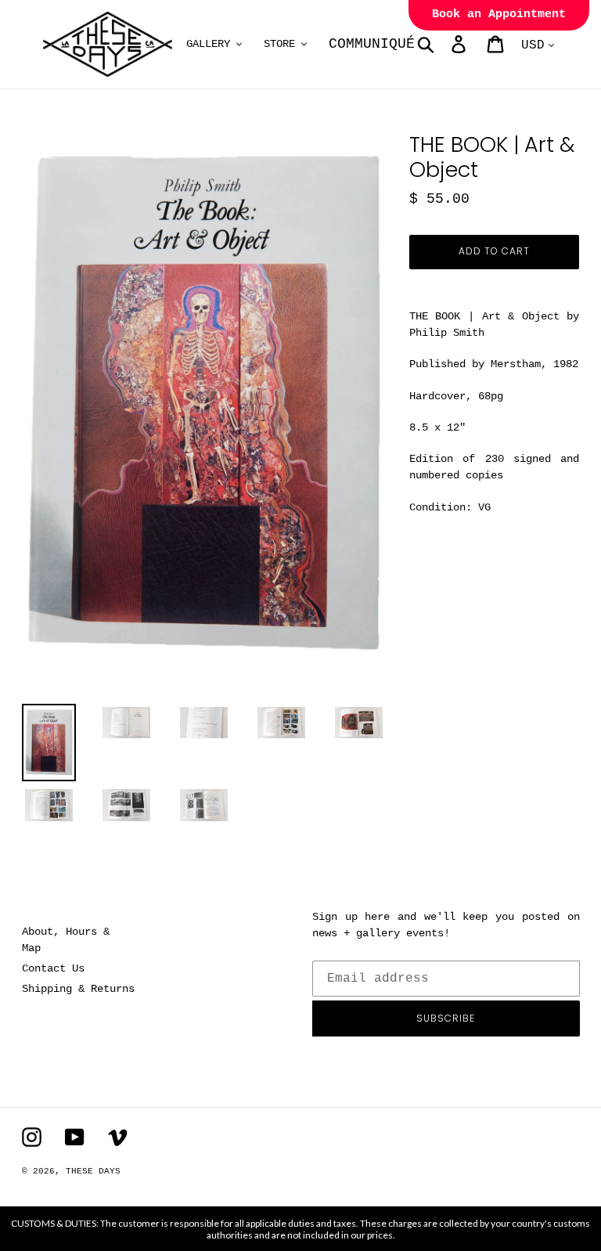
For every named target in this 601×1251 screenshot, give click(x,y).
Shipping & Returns (78, 988)
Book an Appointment (499, 14)
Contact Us (53, 968)
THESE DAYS (93, 1171)
